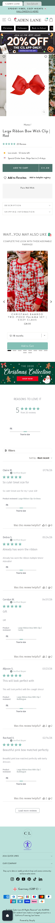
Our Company (10, 863)
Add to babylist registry (39, 177)
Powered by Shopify (27, 920)
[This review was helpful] (44, 587)
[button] (27, 56)
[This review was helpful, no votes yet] (43, 525)
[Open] (7, 915)
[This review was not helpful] (49, 587)
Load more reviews (27, 810)
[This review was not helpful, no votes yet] (49, 525)
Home (27, 124)
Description (13, 205)
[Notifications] (46, 19)
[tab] (12, 4)
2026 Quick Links (11, 856)
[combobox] (40, 458)
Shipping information (20, 212)
